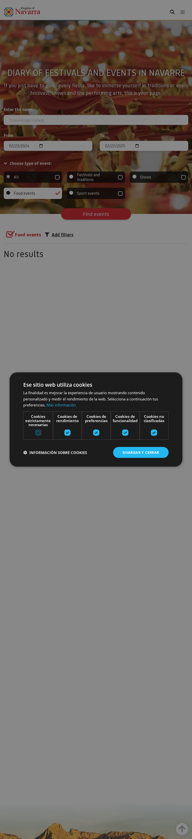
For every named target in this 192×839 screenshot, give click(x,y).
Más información (61, 404)
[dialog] (96, 419)
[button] (55, 452)
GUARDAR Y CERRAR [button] (140, 452)
